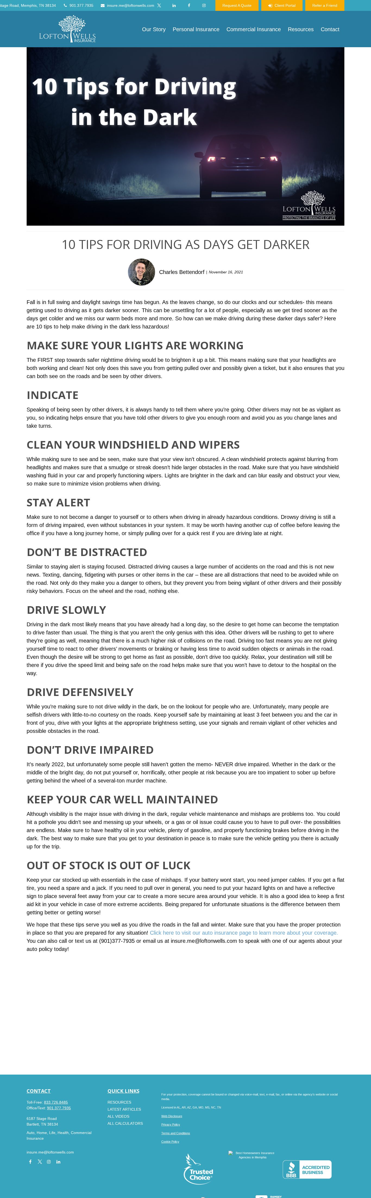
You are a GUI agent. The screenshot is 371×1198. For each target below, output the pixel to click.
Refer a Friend (324, 5)
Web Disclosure (171, 1116)
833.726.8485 (56, 1102)
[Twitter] (159, 5)
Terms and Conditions (175, 1133)
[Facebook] (189, 5)
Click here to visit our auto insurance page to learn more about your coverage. (244, 933)
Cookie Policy (170, 1141)
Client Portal (285, 5)
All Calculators (125, 1123)
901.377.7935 (81, 5)
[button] (154, 29)
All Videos (118, 1116)
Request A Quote (236, 5)
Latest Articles (124, 1109)
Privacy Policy (170, 1124)
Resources (119, 1102)
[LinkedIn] (174, 5)
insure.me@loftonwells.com (130, 5)
